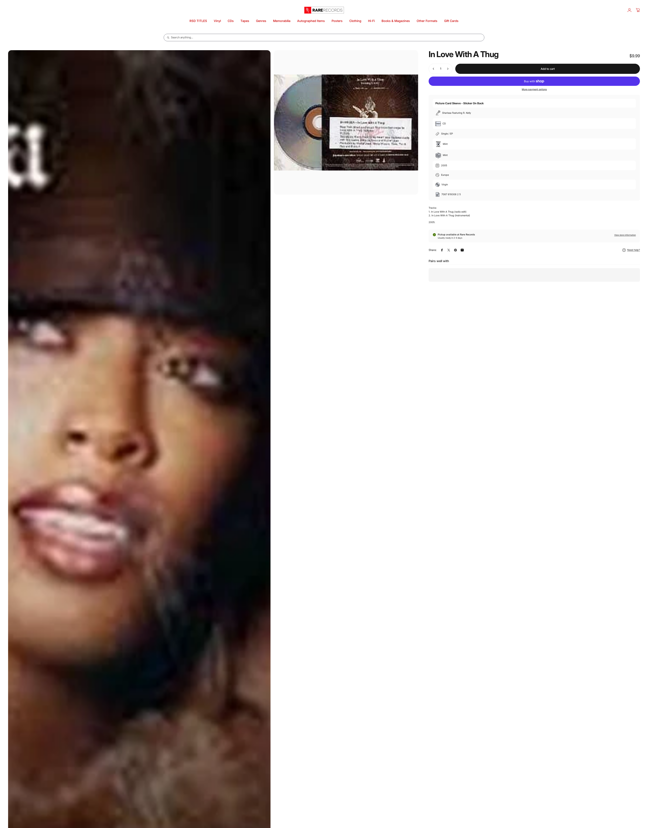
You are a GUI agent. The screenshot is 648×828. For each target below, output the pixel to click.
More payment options (534, 89)
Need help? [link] (633, 250)
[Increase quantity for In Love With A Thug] (448, 69)
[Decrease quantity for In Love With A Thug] (433, 69)
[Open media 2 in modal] (346, 122)
